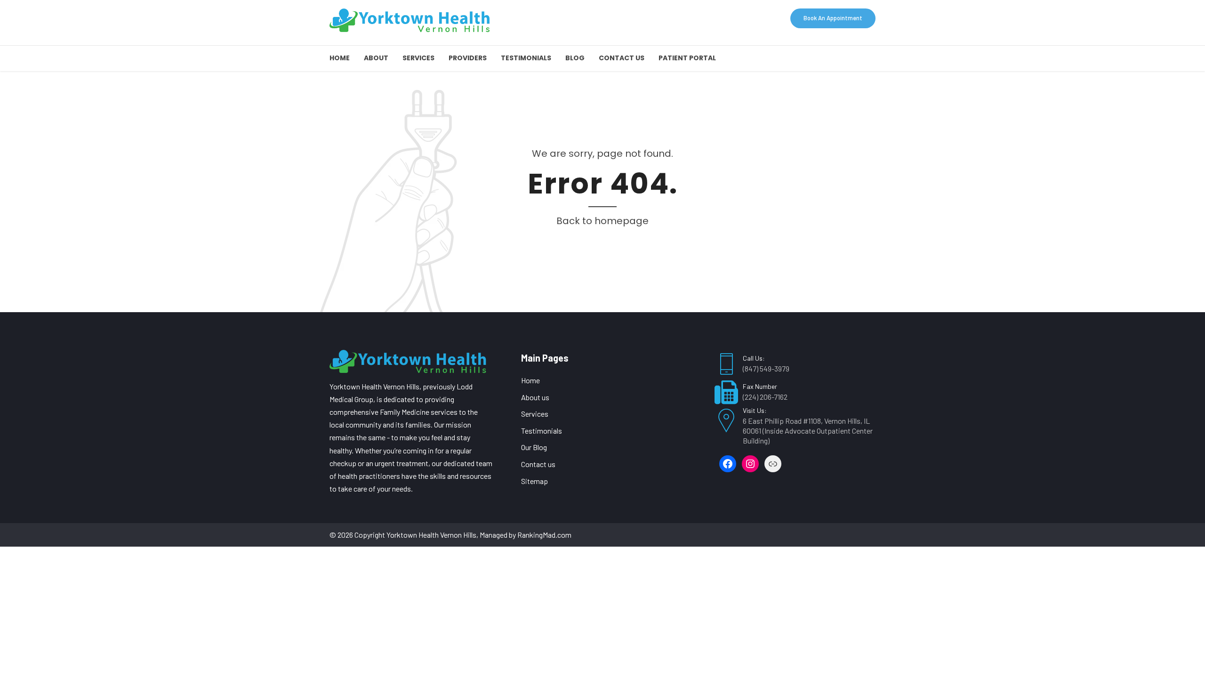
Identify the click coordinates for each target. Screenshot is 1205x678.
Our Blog (534, 447)
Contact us (621, 58)
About (376, 58)
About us (535, 397)
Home (339, 58)
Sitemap (534, 480)
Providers (468, 58)
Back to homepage (602, 220)
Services (418, 58)
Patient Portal (687, 58)
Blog (575, 58)
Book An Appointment (832, 18)
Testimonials (526, 58)
